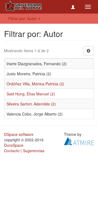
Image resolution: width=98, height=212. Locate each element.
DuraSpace (13, 145)
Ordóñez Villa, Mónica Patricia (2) (35, 83)
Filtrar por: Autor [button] (23, 18)
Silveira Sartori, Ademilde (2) (31, 104)
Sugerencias (33, 150)
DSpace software (18, 134)
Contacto (12, 150)
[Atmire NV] (79, 140)
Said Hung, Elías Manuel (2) (31, 93)
